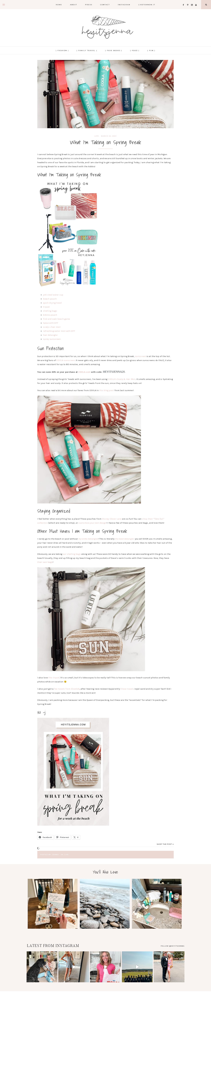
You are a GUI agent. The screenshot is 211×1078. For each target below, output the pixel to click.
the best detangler (124, 539)
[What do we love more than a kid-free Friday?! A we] (169, 966)
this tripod (53, 677)
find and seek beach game (56, 319)
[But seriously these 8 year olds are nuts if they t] (73, 966)
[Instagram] (192, 1)
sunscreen (140, 356)
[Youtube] (196, 1)
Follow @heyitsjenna (172, 946)
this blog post (106, 390)
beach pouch (50, 299)
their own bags (45, 562)
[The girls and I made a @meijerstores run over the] (105, 966)
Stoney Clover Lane (112, 519)
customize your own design (93, 523)
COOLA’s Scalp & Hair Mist (121, 379)
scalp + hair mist (52, 327)
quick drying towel (52, 303)
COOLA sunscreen (65, 360)
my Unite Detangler (88, 539)
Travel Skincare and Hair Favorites (157, 903)
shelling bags (50, 311)
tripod (46, 307)
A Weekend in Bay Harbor (104, 903)
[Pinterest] (188, 1)
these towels (127, 689)
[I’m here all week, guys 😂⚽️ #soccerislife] (137, 966)
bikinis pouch (50, 315)
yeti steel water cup (53, 295)
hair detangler (50, 335)
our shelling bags (71, 554)
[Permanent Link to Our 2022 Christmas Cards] (53, 928)
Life (97, 136)
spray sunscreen (52, 339)
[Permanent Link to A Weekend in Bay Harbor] (105, 928)
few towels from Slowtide (67, 689)
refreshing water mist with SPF (59, 331)
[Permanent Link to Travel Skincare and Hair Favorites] (157, 928)
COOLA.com (84, 372)
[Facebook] (184, 1)
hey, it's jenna (105, 27)
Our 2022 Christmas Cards (52, 903)
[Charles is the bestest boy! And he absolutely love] (42, 966)
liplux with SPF (50, 323)
